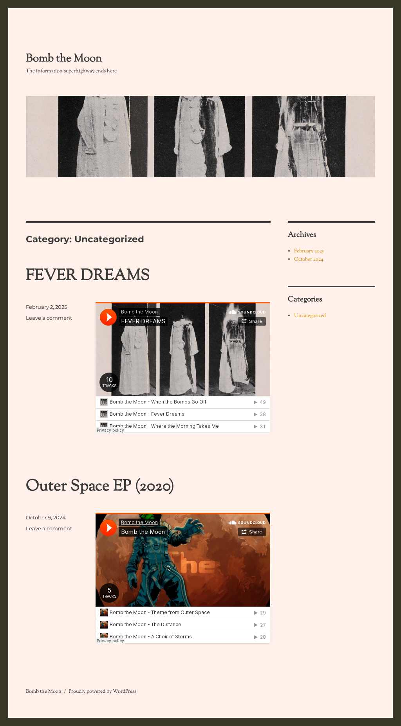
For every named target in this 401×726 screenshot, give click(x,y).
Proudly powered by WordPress (102, 691)
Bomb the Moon (64, 59)
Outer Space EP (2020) (100, 487)
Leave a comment (49, 318)
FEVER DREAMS (88, 276)
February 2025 (308, 251)
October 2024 (308, 259)
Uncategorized (310, 315)
